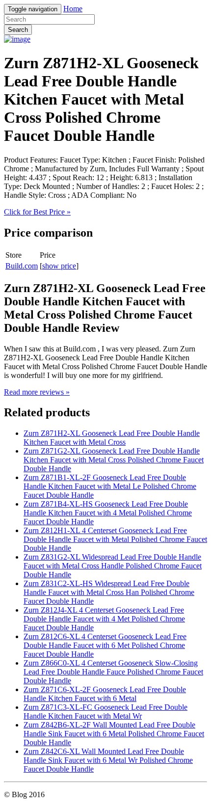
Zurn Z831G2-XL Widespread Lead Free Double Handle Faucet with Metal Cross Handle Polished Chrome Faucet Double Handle (113, 566)
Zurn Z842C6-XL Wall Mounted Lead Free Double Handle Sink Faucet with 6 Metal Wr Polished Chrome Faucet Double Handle (108, 760)
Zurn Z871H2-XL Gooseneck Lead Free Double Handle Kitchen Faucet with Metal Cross (112, 437)
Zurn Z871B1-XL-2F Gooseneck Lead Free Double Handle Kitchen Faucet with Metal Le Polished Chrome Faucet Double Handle (110, 486)
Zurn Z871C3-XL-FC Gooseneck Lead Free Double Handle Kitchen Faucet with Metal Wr (105, 711)
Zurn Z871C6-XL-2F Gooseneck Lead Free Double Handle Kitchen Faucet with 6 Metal (105, 693)
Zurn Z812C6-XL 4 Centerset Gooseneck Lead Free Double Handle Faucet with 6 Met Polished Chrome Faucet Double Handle (105, 645)
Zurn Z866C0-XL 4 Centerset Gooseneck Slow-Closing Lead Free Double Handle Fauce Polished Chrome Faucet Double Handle (113, 672)
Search (18, 29)
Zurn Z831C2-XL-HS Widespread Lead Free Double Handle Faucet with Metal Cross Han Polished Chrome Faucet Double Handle (109, 592)
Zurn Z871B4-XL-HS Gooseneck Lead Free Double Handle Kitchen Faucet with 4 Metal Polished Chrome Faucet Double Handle (108, 513)
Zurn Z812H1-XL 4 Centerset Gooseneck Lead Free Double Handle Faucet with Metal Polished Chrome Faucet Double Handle (115, 539)
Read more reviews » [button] (37, 392)
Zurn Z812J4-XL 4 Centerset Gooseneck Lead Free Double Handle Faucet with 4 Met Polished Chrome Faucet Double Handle (104, 619)
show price (59, 266)
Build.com (21, 266)
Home (72, 8)
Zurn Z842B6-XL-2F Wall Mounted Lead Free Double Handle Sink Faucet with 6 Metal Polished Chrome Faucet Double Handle (114, 734)
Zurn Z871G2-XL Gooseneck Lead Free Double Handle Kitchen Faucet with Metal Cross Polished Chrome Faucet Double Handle (114, 460)
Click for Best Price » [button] (37, 212)
